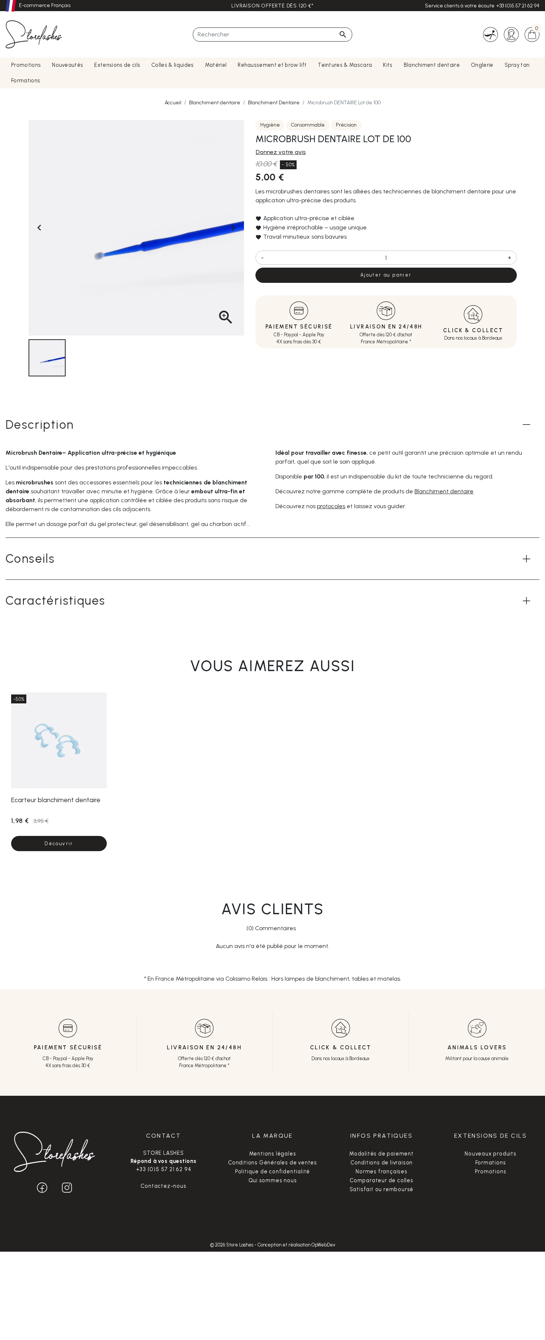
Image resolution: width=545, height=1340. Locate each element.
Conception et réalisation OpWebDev (296, 1245)
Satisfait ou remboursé (382, 1189)
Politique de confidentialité (272, 1171)
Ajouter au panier (386, 275)
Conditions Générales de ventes (272, 1162)
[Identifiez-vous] (511, 33)
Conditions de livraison (381, 1162)
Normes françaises (381, 1171)
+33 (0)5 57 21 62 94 (517, 6)
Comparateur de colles (381, 1180)
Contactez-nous (163, 1186)
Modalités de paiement (381, 1153)
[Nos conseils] (490, 33)
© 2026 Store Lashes (232, 1245)
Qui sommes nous (272, 1180)
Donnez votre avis (281, 152)
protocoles (331, 506)
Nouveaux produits (490, 1153)
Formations (490, 1162)
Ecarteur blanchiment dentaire (55, 800)
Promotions (490, 1171)
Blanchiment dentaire (443, 491)
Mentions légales (272, 1153)
